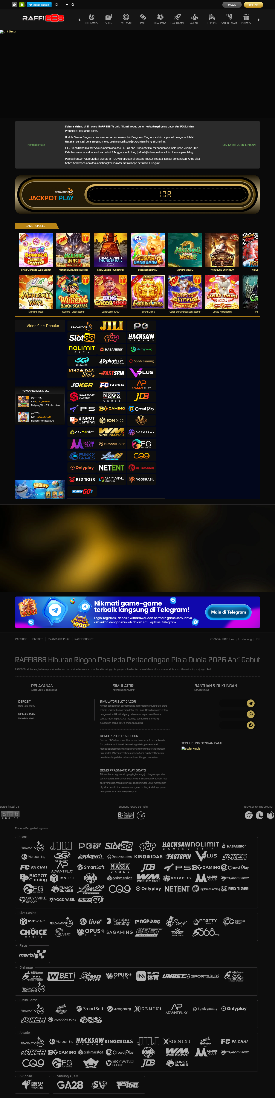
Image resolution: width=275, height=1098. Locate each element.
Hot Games (92, 23)
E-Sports (212, 23)
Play (66, 198)
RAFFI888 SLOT (84, 639)
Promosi (246, 23)
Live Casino (126, 23)
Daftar (253, 4)
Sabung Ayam (229, 23)
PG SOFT (37, 639)
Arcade (194, 23)
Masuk (232, 4)
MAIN (38, 250)
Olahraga (160, 23)
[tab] (82, 326)
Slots (108, 23)
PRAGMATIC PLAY (58, 639)
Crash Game (177, 23)
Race (143, 23)
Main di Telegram (41, 4)
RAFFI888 (21, 639)
